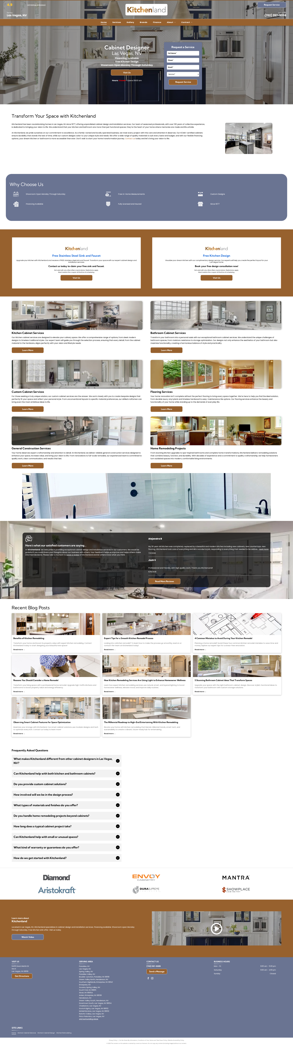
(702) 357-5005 (275, 15)
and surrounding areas (88, 1019)
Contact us (130, 138)
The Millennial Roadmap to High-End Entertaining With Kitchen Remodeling (141, 722)
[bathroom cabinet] (237, 666)
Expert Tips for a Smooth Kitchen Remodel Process (128, 638)
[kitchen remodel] (146, 624)
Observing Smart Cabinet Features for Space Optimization (42, 722)
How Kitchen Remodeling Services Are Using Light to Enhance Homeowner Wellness (145, 680)
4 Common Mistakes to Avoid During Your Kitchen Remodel (223, 638)
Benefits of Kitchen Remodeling (28, 638)
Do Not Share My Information (128, 1040)
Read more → (19, 649)
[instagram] (152, 979)
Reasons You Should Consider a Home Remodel (35, 680)
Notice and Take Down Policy (158, 1040)
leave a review (72, 555)
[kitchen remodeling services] (146, 666)
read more (264, 549)
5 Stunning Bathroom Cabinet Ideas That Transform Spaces (223, 680)
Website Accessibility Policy (176, 1040)
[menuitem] (104, 22)
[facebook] (148, 979)
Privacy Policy (113, 1040)
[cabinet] (56, 708)
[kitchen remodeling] (146, 708)
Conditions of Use (143, 1040)
